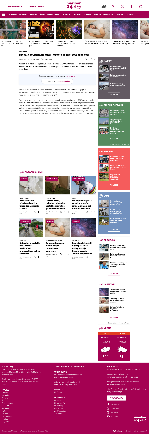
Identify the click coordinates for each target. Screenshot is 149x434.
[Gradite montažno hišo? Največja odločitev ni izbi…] (104, 212)
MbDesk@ (58, 392)
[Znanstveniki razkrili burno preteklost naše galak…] (104, 292)
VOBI (46, 431)
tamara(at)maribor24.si (116, 377)
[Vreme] (104, 7)
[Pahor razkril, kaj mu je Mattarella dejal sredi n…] (104, 256)
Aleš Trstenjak (60, 411)
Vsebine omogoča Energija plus (119, 144)
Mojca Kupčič (59, 403)
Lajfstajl (88, 14)
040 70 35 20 (133, 377)
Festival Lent (109, 14)
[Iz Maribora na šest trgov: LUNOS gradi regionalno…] (104, 159)
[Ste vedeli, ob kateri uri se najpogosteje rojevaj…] (104, 300)
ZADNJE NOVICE (15, 6)
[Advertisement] (57, 139)
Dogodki (130, 14)
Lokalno (13, 14)
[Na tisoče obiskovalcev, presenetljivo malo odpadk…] (104, 130)
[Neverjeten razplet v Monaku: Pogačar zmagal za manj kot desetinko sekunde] (83, 185)
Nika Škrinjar (59, 406)
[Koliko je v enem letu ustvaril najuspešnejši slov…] (104, 247)
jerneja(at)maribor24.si (116, 384)
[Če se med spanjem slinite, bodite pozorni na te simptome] (57, 227)
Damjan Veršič (60, 401)
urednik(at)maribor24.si (63, 377)
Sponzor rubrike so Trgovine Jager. (118, 323)
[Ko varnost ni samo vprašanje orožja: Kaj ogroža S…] (104, 113)
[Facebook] (38, 212)
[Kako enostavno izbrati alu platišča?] (104, 77)
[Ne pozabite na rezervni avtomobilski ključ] (104, 68)
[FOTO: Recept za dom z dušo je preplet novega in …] (104, 221)
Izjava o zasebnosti (140, 431)
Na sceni (77, 14)
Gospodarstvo (53, 14)
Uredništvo (58, 390)
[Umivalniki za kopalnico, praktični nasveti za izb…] (104, 203)
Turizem (97, 14)
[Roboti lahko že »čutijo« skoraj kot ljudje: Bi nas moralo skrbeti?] (31, 185)
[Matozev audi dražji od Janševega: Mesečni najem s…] (104, 265)
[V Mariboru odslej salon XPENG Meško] (104, 86)
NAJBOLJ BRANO (36, 6)
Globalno (67, 14)
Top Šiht (120, 14)
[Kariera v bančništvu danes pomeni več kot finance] (104, 168)
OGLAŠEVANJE (116, 398)
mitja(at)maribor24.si (73, 385)
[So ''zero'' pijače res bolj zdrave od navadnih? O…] (104, 309)
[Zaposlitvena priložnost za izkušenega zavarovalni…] (104, 177)
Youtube (114, 416)
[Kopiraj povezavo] (41, 212)
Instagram (115, 412)
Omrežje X (115, 408)
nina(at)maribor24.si (114, 392)
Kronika (33, 14)
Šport (42, 14)
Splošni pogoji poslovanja (122, 431)
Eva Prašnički (59, 408)
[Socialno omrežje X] (35, 212)
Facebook (115, 404)
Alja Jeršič (58, 414)
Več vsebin (114, 94)
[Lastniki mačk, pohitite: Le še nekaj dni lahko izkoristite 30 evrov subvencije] (57, 185)
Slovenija (23, 14)
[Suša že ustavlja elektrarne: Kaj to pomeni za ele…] (104, 121)
